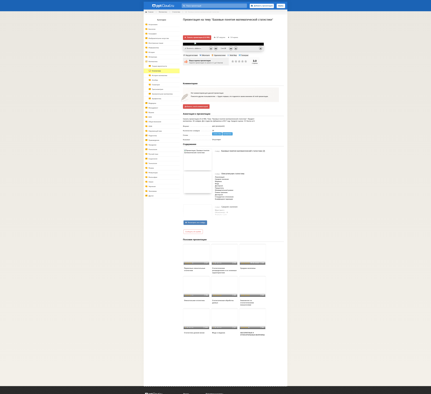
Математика (152, 61)
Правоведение (153, 140)
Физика (151, 168)
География (152, 34)
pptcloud (163, 6)
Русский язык (153, 154)
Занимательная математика (162, 94)
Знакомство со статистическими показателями (247, 303)
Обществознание (154, 122)
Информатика (153, 48)
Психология (152, 149)
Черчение (152, 186)
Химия (150, 182)
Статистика (156, 71)
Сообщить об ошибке (193, 232)
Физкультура (153, 172)
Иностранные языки (155, 43)
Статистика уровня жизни (194, 333)
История (151, 52)
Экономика (152, 191)
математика (227, 133)
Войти (280, 6)
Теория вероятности (159, 66)
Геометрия (156, 85)
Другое (151, 196)
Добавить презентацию (263, 6)
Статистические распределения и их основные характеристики (224, 270)
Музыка (151, 112)
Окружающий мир (155, 131)
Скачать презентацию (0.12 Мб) (198, 37)
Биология (151, 29)
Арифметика (156, 99)
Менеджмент (153, 108)
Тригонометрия (157, 89)
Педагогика (152, 136)
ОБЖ (150, 126)
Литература (152, 57)
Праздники (152, 145)
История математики (159, 75)
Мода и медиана (218, 333)
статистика (217, 133)
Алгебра (155, 80)
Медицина (152, 103)
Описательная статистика (194, 300)
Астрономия (152, 24)
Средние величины (248, 268)
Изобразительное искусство (158, 38)
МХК (150, 117)
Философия (152, 177)
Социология (152, 159)
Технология (152, 163)
